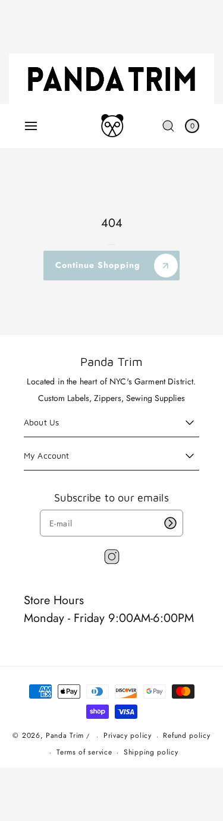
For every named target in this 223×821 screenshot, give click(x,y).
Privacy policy (127, 735)
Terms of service (84, 752)
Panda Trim (65, 736)
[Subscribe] (170, 523)
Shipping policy (151, 752)
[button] (31, 126)
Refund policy (186, 735)
